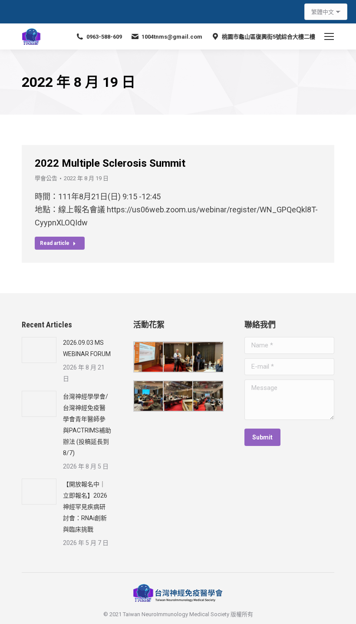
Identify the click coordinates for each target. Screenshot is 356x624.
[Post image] (39, 350)
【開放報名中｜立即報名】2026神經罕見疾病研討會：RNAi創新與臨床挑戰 (85, 507)
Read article (54, 243)
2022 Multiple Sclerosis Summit (110, 163)
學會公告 (46, 178)
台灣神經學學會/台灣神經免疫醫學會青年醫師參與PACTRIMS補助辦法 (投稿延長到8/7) (87, 424)
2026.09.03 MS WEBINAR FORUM (87, 348)
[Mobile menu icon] (329, 36)
